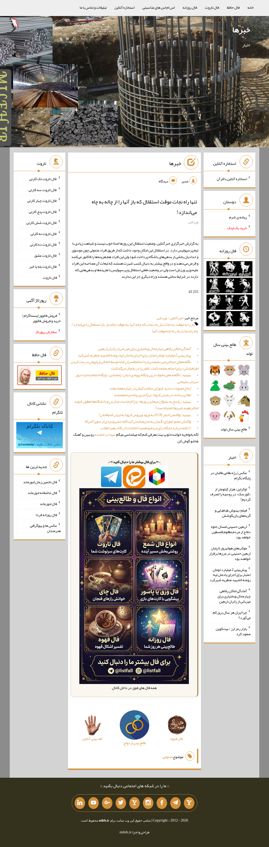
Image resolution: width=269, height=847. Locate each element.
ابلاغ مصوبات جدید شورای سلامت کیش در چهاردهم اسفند (150, 388)
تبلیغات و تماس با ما (93, 7)
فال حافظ (233, 7)
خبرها (241, 30)
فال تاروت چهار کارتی (42, 200)
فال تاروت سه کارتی (43, 189)
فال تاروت (212, 7)
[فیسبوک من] (162, 803)
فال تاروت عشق (45, 255)
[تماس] (134, 803)
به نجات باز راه (164, 324)
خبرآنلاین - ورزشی (170, 318)
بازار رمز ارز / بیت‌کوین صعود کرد (233, 631)
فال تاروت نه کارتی (43, 233)
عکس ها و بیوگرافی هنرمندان (45, 528)
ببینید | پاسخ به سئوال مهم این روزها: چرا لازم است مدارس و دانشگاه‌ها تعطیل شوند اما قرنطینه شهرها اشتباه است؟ (136, 405)
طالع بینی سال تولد (234, 429)
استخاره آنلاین (124, 7)
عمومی (167, 756)
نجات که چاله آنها (141, 324)
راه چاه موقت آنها (163, 331)
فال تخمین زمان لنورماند (40, 481)
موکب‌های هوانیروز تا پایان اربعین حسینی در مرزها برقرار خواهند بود (230, 553)
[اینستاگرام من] (148, 803)
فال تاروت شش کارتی (41, 222)
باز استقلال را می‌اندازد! (88, 324)
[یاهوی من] (189, 803)
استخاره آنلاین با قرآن (232, 178)
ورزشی (193, 221)
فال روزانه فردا (46, 514)
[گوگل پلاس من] (107, 803)
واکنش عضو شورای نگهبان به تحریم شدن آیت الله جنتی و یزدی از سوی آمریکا (138, 421)
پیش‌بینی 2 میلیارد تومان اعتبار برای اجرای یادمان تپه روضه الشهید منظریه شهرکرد (134, 355)
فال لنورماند (48, 503)
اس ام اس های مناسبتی (158, 7)
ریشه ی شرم (238, 216)
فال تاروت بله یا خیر (43, 266)
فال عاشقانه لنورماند (42, 492)
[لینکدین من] (80, 803)
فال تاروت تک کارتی (43, 178)
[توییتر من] (121, 803)
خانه (250, 7)
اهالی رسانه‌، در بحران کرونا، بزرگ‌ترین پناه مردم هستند (152, 394)
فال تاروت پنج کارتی (43, 211)
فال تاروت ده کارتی (43, 244)
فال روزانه (190, 7)
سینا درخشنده (105, 434)
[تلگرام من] (175, 803)
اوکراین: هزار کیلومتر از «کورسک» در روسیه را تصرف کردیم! (230, 494)
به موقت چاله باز (117, 324)
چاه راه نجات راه (187, 331)
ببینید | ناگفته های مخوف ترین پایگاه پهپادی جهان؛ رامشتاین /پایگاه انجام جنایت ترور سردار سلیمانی (136, 378)
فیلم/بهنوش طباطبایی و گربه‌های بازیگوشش (233, 513)
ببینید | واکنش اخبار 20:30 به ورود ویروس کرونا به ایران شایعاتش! (145, 414)
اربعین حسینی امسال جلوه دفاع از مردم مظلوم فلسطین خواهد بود (231, 532)
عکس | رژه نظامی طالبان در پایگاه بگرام (230, 475)
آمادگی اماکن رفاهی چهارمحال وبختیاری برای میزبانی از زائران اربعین (144, 348)
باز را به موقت (185, 324)
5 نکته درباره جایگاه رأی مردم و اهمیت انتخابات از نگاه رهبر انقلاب (145, 428)
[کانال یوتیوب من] (93, 803)
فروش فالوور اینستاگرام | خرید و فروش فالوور (41, 318)
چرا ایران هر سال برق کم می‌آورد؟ (232, 615)
